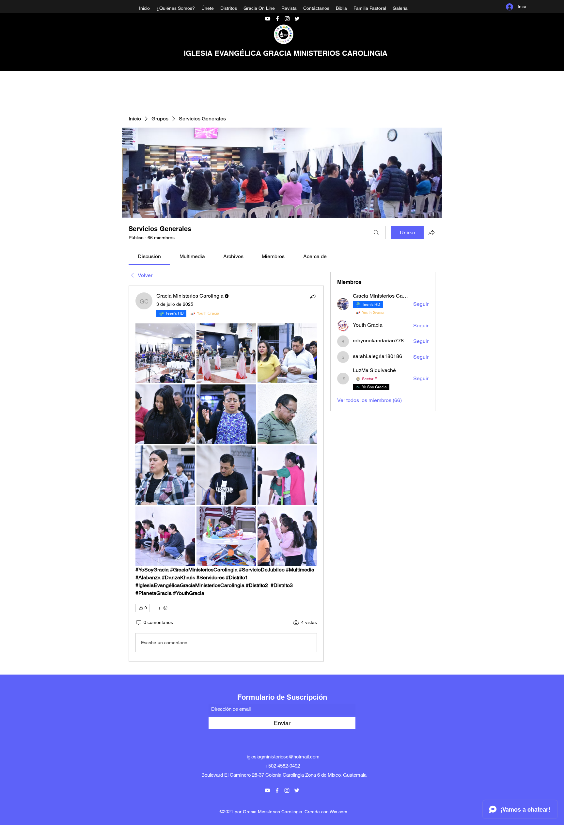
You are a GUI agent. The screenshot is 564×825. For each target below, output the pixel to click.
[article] (226, 474)
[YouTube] (267, 18)
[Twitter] (297, 18)
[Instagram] (287, 18)
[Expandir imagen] (165, 353)
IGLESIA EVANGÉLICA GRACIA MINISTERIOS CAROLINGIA (285, 53)
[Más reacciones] (162, 608)
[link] (149, 256)
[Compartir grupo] (431, 232)
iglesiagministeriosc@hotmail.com (283, 756)
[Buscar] (376, 232)
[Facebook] (277, 18)
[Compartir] (313, 296)
